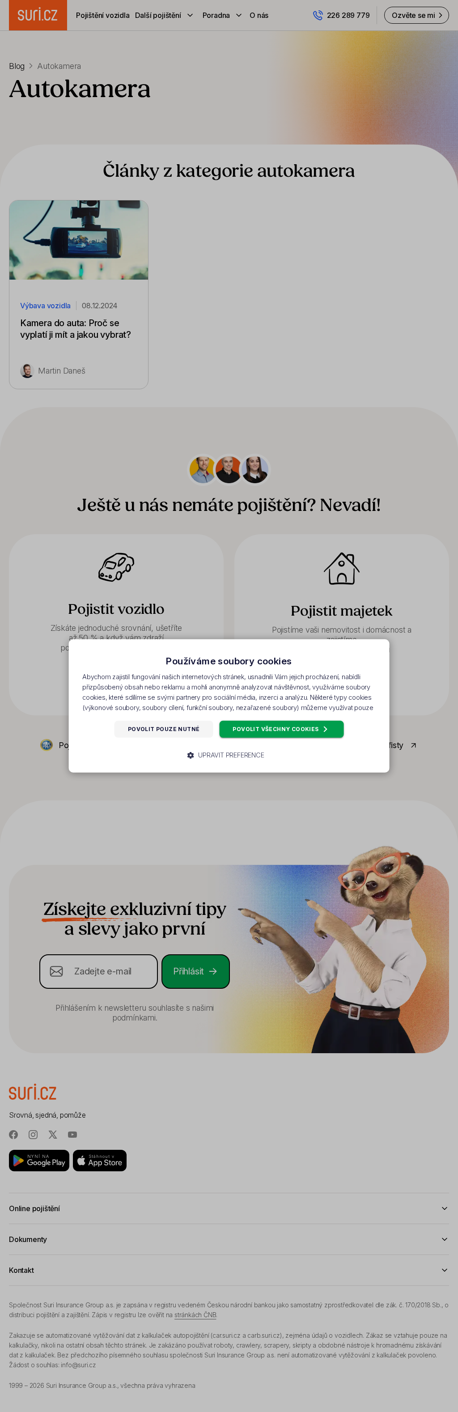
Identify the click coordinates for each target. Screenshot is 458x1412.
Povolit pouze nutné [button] (164, 729)
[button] (229, 755)
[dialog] (229, 706)
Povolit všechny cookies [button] (276, 729)
